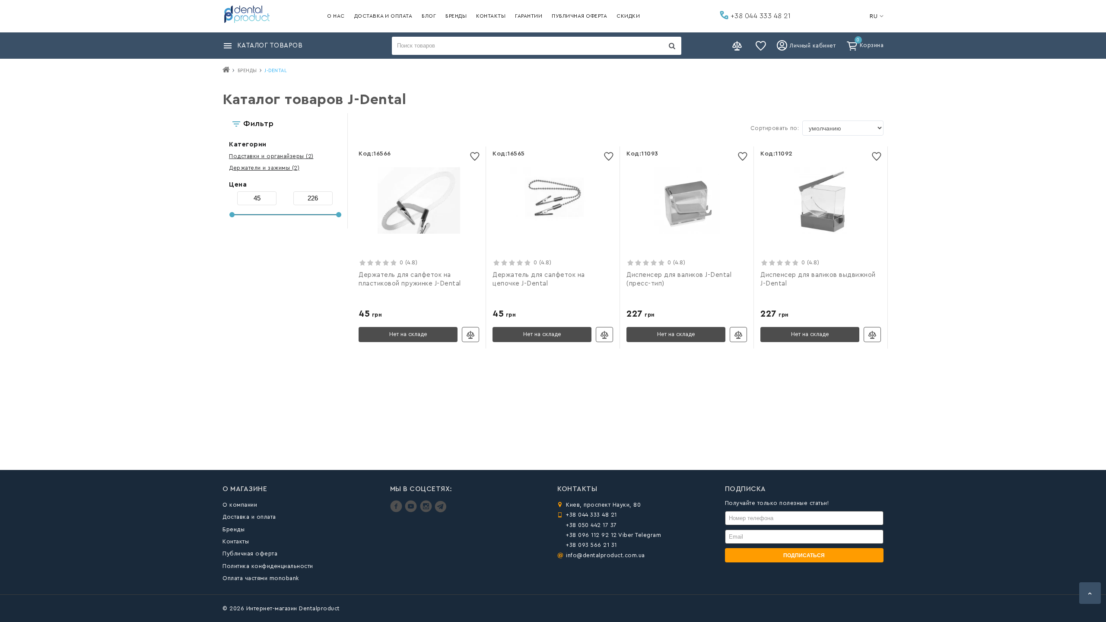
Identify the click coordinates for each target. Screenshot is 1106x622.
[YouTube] (412, 510)
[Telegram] (440, 510)
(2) (271, 156)
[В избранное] (474, 156)
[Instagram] (427, 510)
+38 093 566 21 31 (591, 545)
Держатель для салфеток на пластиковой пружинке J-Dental (410, 279)
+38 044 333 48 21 (759, 16)
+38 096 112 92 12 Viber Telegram (613, 535)
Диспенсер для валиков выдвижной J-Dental (818, 279)
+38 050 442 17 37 (591, 525)
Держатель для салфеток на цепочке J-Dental (539, 279)
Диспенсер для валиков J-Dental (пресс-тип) (678, 279)
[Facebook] (397, 510)
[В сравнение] (470, 334)
